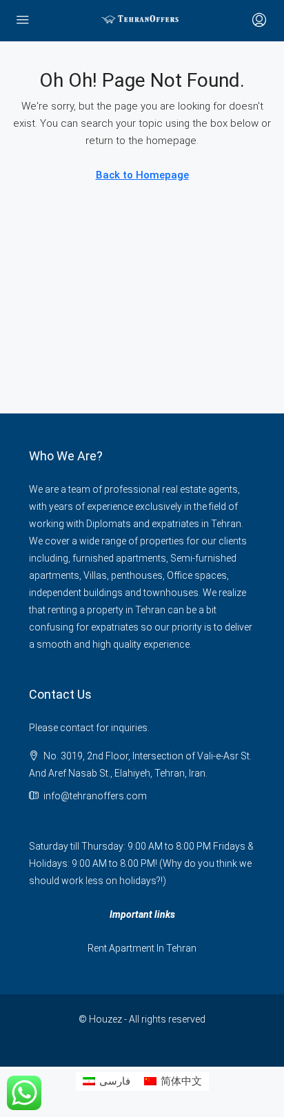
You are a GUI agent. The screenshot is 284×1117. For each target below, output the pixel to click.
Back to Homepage (142, 175)
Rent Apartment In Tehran (142, 948)
